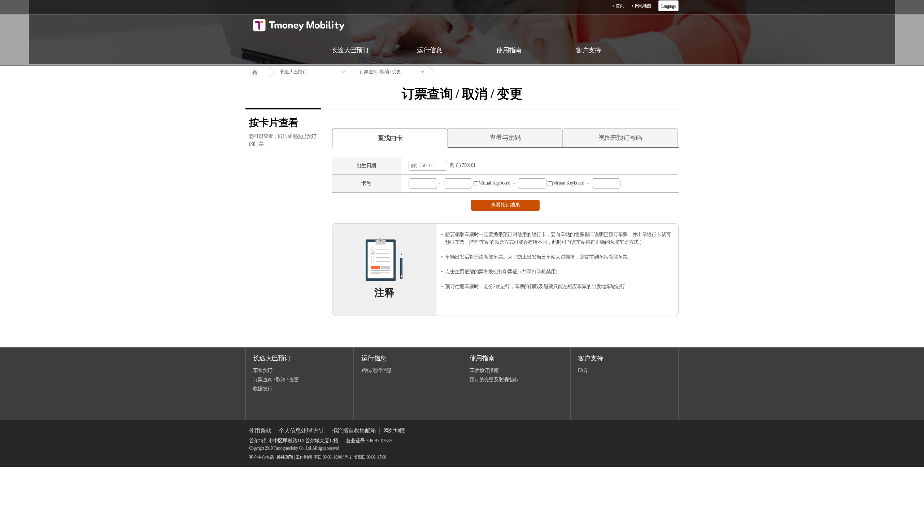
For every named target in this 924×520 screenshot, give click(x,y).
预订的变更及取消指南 (494, 379)
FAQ (582, 370)
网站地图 (643, 5)
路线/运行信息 (376, 370)
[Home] (257, 71)
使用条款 (260, 431)
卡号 (366, 183)
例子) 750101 (461, 165)
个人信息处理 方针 (301, 431)
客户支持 (590, 358)
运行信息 (373, 358)
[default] (467, 72)
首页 (620, 5)
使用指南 (482, 358)
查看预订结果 (505, 205)
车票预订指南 (484, 370)
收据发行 (262, 388)
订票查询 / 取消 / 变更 (380, 71)
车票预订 (262, 370)
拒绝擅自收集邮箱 (354, 431)
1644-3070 (284, 457)
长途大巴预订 (293, 71)
